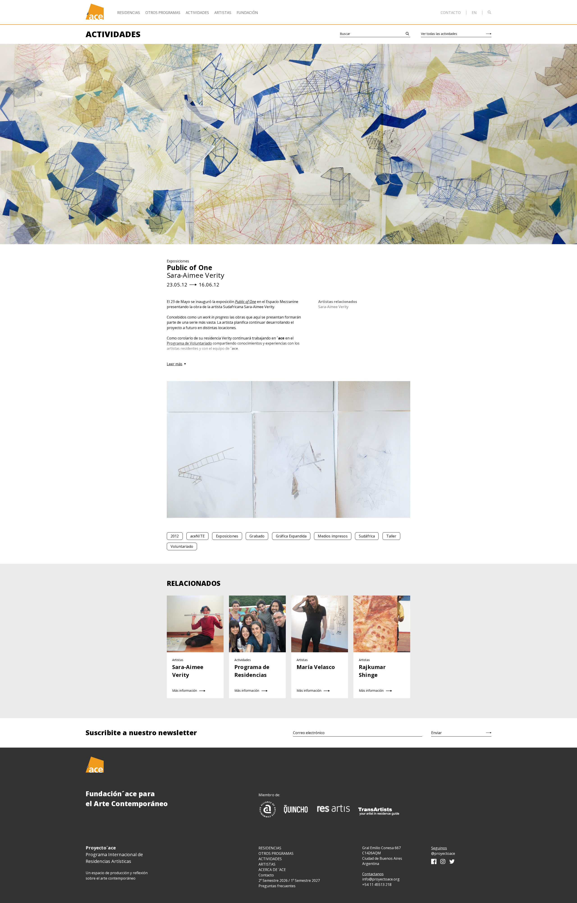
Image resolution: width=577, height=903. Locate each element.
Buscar (345, 34)
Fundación (247, 12)
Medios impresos (332, 536)
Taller (391, 536)
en (474, 12)
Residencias (128, 12)
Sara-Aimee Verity (333, 306)
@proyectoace (443, 853)
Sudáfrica (367, 536)
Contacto (451, 12)
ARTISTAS (267, 864)
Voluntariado (182, 546)
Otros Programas (162, 12)
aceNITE (197, 536)
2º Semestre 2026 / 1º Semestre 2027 (289, 880)
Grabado (257, 536)
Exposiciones (227, 536)
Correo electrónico (309, 732)
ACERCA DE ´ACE (272, 869)
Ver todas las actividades (439, 34)
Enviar (436, 732)
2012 (175, 536)
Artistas (222, 12)
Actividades (197, 12)
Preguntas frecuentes (277, 885)
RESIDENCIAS (270, 848)
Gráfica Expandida (291, 536)
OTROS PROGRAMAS (276, 853)
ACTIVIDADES (270, 858)
